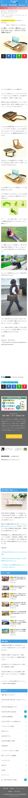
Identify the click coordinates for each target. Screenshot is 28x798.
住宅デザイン (5, 731)
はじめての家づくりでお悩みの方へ (11, 721)
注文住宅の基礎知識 (7, 716)
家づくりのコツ (22, 5)
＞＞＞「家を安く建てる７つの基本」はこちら (14, 8)
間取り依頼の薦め (13, 5)
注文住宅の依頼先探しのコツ (9, 706)
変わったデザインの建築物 (8, 755)
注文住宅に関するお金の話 (8, 711)
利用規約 (12, 788)
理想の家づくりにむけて (8, 694)
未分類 (3, 770)
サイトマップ (5, 775)
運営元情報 (5, 788)
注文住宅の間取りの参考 (8, 741)
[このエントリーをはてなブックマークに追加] (4, 377)
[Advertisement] (13, 75)
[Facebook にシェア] (1, 377)
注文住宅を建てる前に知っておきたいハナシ (13, 701)
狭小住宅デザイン (6, 736)
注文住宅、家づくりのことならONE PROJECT (15, 794)
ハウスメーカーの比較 (7, 726)
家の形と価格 (4, 5)
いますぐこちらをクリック (14, 436)
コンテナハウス (5, 760)
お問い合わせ (17, 791)
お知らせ (3, 765)
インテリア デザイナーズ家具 (10, 750)
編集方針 (10, 791)
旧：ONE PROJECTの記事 (9, 779)
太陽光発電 (4, 745)
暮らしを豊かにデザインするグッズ (8, 20)
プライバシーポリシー (21, 788)
